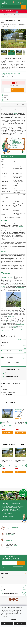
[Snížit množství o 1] (5, 90)
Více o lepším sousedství (7, 516)
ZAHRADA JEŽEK (10, 600)
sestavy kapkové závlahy (11, 326)
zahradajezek (13, 600)
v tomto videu (10, 316)
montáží (7, 547)
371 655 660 (7, 372)
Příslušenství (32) (20, 104)
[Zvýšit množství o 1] (9, 90)
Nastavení (13, 619)
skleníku (16, 113)
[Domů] (1, 14)
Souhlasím (20, 624)
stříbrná (24, 345)
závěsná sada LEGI (14, 312)
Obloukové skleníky (22, 339)
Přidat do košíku (18, 90)
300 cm (24, 358)
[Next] (26, 423)
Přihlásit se (21, 563)
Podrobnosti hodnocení (20, 26)
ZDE (20, 198)
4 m (25, 348)
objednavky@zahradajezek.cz (12, 376)
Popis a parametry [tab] (5, 104)
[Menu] (25, 2)
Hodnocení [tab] (13, 104)
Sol (25, 342)
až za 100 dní (9, 540)
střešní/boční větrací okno (7, 277)
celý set (15, 327)
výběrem (15, 545)
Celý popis (7, 68)
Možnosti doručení (8, 77)
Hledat (23, 7)
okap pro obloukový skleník (7, 321)
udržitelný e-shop (10, 534)
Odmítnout (7, 624)
